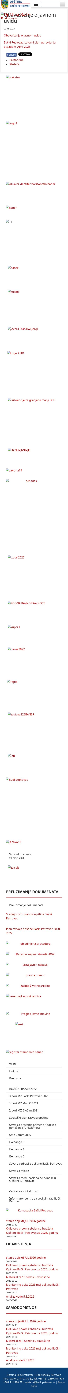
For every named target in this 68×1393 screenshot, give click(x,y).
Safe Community (20, 1135)
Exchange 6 (16, 1156)
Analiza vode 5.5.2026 (20, 1296)
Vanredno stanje (20, 856)
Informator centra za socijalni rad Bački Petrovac (35, 1200)
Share (11, 54)
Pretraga (15, 1078)
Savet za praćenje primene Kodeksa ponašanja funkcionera (32, 1126)
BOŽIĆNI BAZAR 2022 (23, 1089)
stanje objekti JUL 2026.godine (26, 1221)
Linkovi (13, 1071)
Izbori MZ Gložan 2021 (24, 1110)
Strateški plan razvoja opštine (28, 1117)
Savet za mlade (19, 1171)
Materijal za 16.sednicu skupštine (28, 1277)
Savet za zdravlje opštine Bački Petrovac (35, 1163)
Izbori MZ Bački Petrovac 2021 (29, 1096)
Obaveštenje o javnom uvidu (22, 35)
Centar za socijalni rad (23, 1191)
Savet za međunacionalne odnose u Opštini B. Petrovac (32, 1179)
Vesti (12, 1064)
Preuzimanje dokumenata (26, 905)
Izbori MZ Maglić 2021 (23, 1103)
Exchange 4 (16, 1149)
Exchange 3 (16, 1142)
